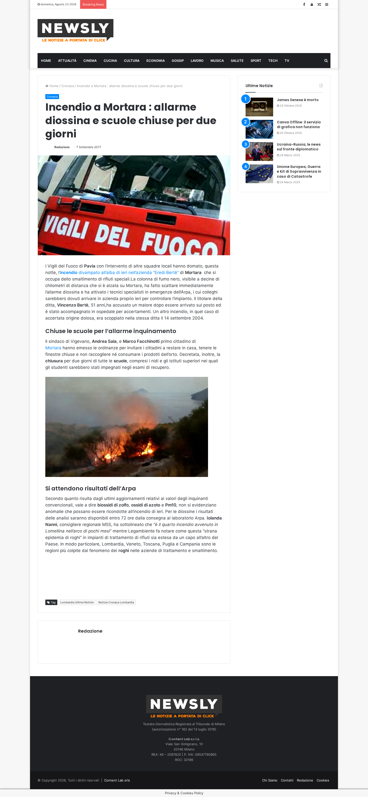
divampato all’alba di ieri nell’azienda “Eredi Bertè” (119, 272)
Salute (237, 61)
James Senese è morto (298, 99)
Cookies (323, 780)
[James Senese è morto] (259, 107)
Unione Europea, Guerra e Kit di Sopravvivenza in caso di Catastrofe (299, 171)
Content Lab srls (117, 780)
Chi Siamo (269, 780)
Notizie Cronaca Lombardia (116, 602)
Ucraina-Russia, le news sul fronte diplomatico (299, 147)
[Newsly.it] (75, 30)
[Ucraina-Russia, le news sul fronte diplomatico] (259, 151)
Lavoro (197, 61)
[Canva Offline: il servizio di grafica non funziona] (259, 129)
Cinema (90, 61)
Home (46, 61)
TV (287, 61)
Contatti (287, 780)
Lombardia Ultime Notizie (77, 602)
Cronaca (67, 86)
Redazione (62, 147)
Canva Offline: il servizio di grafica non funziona (299, 125)
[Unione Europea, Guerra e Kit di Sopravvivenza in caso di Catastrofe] (259, 173)
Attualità (67, 61)
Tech (273, 61)
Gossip (178, 61)
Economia (155, 61)
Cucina (110, 61)
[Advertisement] (234, 30)
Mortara (53, 347)
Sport (256, 61)
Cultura (131, 61)
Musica (217, 61)
